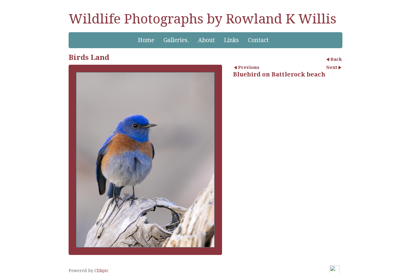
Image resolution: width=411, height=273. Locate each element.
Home (146, 40)
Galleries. (176, 40)
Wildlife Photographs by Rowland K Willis (202, 19)
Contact (258, 40)
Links (231, 40)
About (206, 40)
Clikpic (101, 270)
